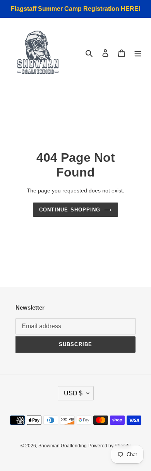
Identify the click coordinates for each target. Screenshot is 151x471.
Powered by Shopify (109, 445)
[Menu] (138, 53)
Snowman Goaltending (62, 445)
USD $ (73, 393)
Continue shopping (69, 210)
